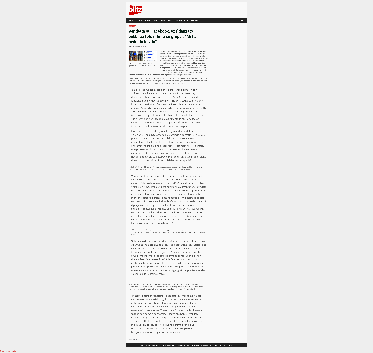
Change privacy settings (8, 351)
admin (132, 46)
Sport (156, 20)
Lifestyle (170, 20)
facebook (136, 339)
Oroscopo (194, 20)
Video (163, 20)
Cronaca (139, 20)
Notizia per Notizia (182, 20)
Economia (148, 20)
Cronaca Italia (132, 26)
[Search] (242, 20)
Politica (131, 20)
